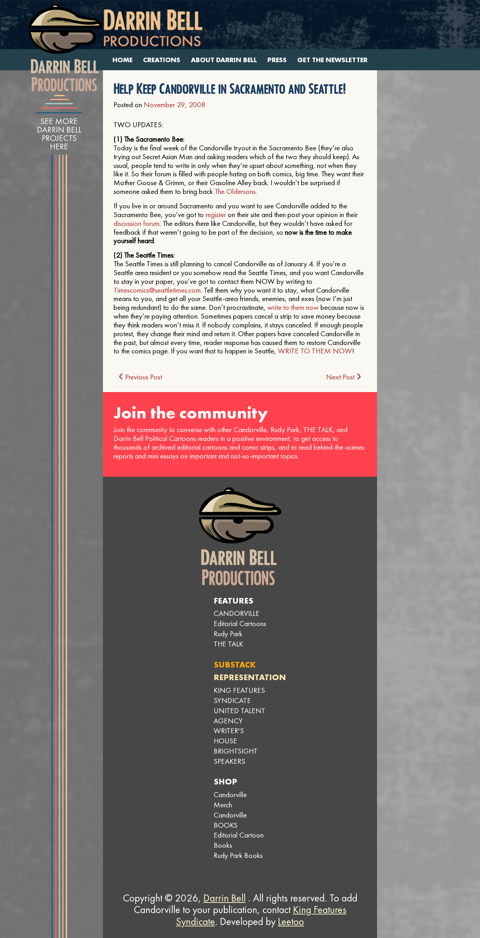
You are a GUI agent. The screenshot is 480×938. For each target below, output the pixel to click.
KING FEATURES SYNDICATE (239, 695)
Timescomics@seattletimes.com (157, 290)
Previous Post (142, 377)
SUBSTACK (235, 664)
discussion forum (136, 223)
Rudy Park (228, 633)
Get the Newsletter (332, 60)
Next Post (341, 377)
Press (277, 60)
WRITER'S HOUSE (229, 735)
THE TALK (228, 644)
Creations (161, 60)
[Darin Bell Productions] (65, 47)
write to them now (293, 307)
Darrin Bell (224, 898)
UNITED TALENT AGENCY (239, 715)
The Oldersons (235, 191)
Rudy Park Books (238, 855)
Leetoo (291, 921)
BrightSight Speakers (236, 756)
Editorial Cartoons (240, 623)
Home (122, 60)
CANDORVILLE (236, 613)
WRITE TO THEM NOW (315, 351)
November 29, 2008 (174, 104)
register (216, 214)
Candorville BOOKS (230, 820)
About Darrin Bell (224, 60)
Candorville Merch (230, 799)
